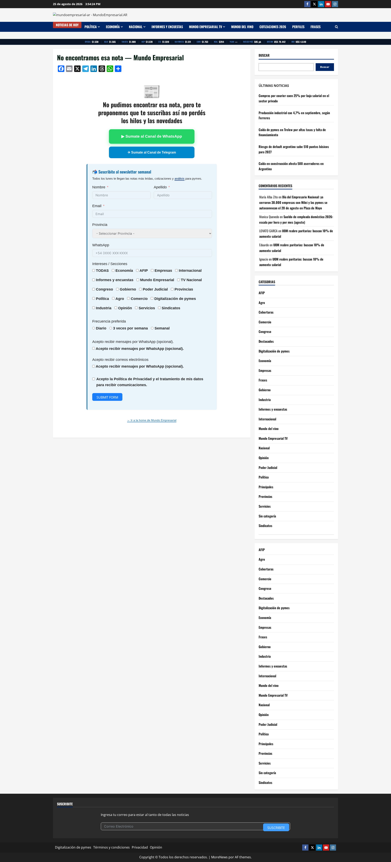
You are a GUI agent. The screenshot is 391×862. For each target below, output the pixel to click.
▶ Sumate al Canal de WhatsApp (151, 136)
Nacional (135, 26)
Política (91, 26)
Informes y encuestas (167, 26)
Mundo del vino (242, 26)
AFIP (262, 292)
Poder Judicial (268, 467)
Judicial (161, 289)
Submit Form (107, 397)
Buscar (264, 55)
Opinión (125, 308)
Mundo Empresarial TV (205, 26)
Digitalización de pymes (274, 351)
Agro (119, 299)
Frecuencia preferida (109, 321)
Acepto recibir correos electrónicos (120, 360)
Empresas (163, 271)
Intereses (99, 264)
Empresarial (163, 280)
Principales (266, 486)
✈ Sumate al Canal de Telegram (152, 152)
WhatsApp (100, 245)
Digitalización (166, 299)
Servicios (147, 308)
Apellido (160, 187)
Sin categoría (267, 516)
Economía (113, 26)
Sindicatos (265, 525)
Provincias (265, 496)
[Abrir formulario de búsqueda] (336, 27)
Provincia (99, 225)
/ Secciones (109, 264)
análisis (180, 178)
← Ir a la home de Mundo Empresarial (151, 420)
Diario (101, 328)
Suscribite (276, 828)
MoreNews (219, 857)
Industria (103, 308)
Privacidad (140, 847)
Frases (316, 26)
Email (96, 206)
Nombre (98, 187)
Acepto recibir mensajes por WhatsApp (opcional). (133, 342)
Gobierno (265, 389)
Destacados (266, 341)
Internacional (190, 271)
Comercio (265, 321)
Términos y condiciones (111, 847)
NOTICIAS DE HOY (67, 24)
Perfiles (298, 26)
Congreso (265, 331)
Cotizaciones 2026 (272, 26)
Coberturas (266, 312)
